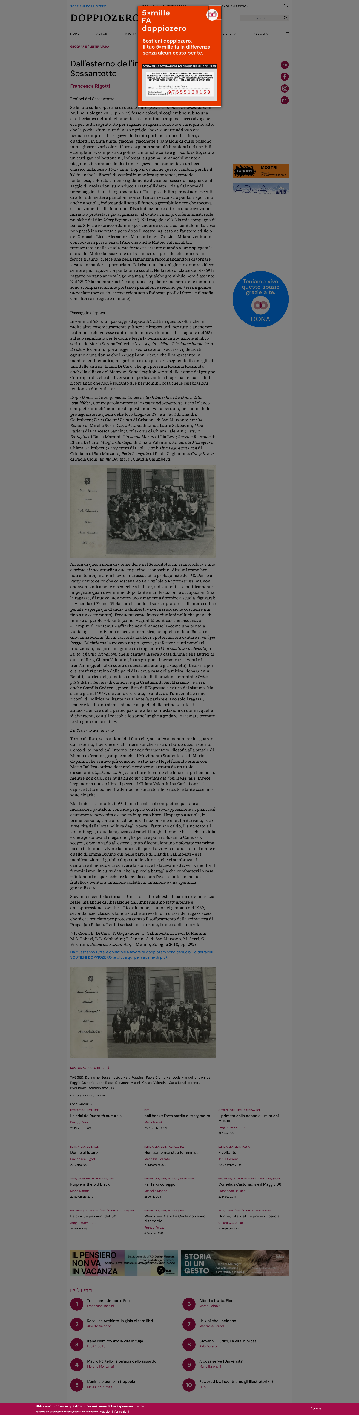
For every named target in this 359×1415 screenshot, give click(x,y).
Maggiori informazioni (114, 1411)
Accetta (316, 1408)
